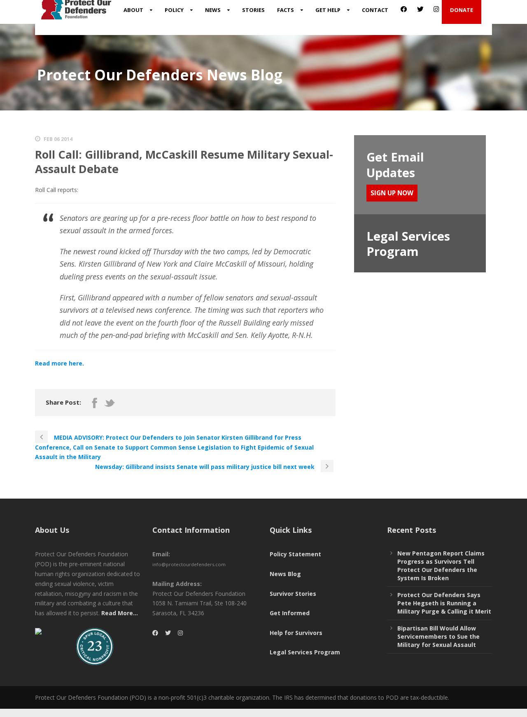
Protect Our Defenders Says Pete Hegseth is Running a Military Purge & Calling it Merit (444, 603)
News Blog (285, 574)
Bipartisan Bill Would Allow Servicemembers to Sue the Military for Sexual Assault (438, 636)
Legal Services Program (305, 652)
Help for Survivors (296, 633)
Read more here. (59, 363)
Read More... (119, 613)
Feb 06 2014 (58, 139)
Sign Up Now (392, 193)
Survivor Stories (293, 594)
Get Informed (290, 613)
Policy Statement (295, 554)
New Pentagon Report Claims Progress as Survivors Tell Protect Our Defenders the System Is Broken (441, 565)
